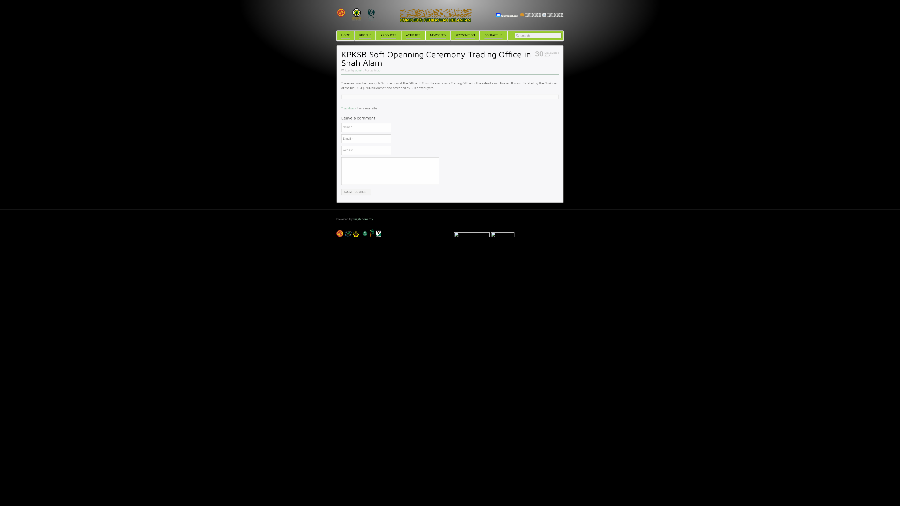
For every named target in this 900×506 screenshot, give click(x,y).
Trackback (348, 108)
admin (359, 70)
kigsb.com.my (363, 219)
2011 (379, 70)
